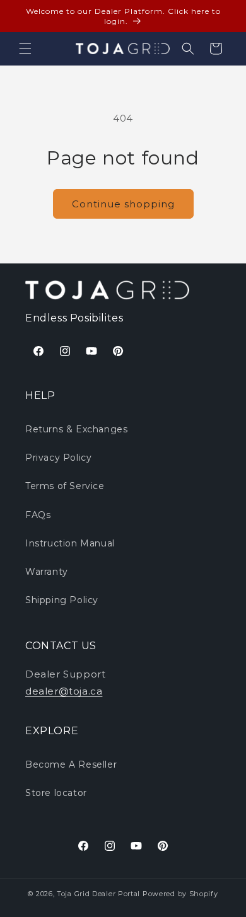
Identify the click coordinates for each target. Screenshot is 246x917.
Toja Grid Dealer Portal (98, 893)
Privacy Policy (58, 457)
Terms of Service (65, 486)
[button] (25, 48)
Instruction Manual (70, 543)
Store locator (56, 793)
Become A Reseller (71, 764)
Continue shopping (123, 204)
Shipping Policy (61, 600)
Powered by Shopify (180, 893)
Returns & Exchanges (76, 429)
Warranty (46, 571)
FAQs (37, 515)
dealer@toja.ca (63, 691)
